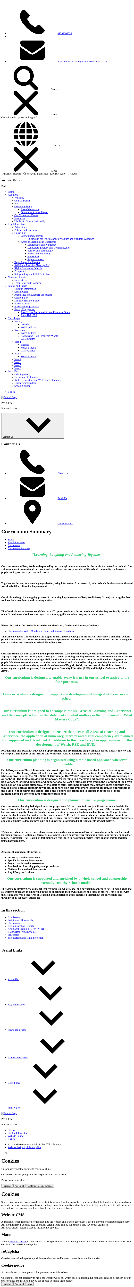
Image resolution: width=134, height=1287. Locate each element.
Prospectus (19, 271)
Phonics (25, 344)
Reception (19, 330)
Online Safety (21, 297)
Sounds (25, 324)
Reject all (7, 1186)
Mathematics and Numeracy (41, 244)
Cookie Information (18, 1133)
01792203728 (65, 33)
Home (11, 191)
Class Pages (14, 318)
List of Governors (30, 209)
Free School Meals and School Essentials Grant (45, 312)
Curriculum (20, 233)
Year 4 (17, 362)
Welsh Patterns (28, 333)
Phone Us (63, 473)
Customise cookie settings (40, 1186)
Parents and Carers (17, 285)
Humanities (33, 256)
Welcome (19, 197)
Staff (16, 203)
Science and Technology (40, 250)
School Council (22, 385)
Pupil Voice (14, 371)
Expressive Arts (35, 259)
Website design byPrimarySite (24, 1147)
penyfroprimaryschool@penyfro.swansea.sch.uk (82, 61)
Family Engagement (24, 309)
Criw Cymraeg (22, 374)
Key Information (16, 224)
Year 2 (17, 353)
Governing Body (23, 206)
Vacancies (19, 218)
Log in (11, 391)
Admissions (20, 227)
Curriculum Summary (32, 235)
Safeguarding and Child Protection (32, 274)
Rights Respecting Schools (28, 268)
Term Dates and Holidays (27, 283)
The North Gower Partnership (29, 221)
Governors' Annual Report (34, 212)
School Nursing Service (26, 306)
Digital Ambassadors (25, 383)
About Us (13, 194)
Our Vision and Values (26, 215)
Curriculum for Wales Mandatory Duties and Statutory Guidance (60, 238)
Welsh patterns (28, 327)
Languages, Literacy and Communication (48, 247)
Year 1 (17, 341)
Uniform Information (25, 288)
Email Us (62, 498)
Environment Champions (27, 377)
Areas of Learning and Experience (38, 241)
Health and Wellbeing (38, 253)
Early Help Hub (29, 315)
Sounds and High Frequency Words (39, 335)
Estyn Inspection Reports (27, 262)
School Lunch (21, 303)
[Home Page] (9, 397)
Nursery (18, 321)
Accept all (19, 1186)
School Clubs (21, 291)
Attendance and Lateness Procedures (33, 294)
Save (29, 1284)
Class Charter (28, 338)
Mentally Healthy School (27, 300)
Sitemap (12, 1130)
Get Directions (65, 523)
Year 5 (17, 365)
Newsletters (20, 280)
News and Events (17, 277)
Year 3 (17, 359)
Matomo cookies (18, 1241)
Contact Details (22, 200)
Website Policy (15, 1136)
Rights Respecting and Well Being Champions (38, 380)
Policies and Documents (26, 230)
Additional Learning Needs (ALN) (32, 265)
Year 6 (17, 368)
